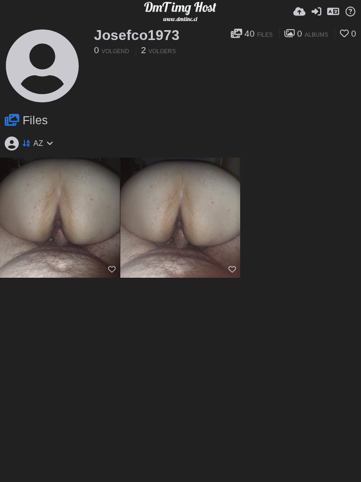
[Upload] (299, 12)
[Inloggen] (316, 12)
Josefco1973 (137, 35)
